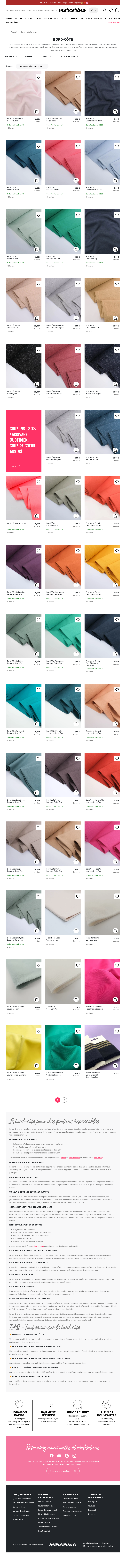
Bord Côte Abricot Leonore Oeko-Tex (93, 732)
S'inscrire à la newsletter (61, 1471)
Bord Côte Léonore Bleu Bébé (94, 188)
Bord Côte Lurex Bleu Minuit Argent (94, 392)
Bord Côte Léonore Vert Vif (53, 257)
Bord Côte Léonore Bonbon (53, 188)
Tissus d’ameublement (47, 1510)
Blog (29, 10)
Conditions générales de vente (96, 1543)
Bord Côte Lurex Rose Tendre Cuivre (54, 392)
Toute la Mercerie (45, 1506)
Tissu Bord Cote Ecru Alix (52, 1008)
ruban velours (38, 1246)
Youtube (91, 1506)
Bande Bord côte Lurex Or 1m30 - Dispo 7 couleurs (93, 1075)
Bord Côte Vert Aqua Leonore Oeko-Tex (54, 662)
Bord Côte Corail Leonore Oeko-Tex (93, 524)
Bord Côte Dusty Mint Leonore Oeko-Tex (16, 939)
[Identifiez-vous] (105, 10)
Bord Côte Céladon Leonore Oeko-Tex (15, 662)
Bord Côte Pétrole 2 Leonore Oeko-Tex (54, 732)
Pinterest (92, 1514)
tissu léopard (74, 1157)
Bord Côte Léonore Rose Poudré (15, 120)
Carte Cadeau (37, 10)
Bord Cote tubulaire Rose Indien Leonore (94, 1008)
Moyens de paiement (21, 1511)
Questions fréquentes (22, 1498)
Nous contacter (50, 10)
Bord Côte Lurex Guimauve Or (14, 326)
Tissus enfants (44, 1522)
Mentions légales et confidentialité (98, 1546)
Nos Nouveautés (45, 1501)
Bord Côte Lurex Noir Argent (14, 392)
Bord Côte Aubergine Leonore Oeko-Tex (16, 593)
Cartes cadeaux (19, 1507)
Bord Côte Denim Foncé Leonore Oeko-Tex (93, 663)
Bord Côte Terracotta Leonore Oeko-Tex (95, 801)
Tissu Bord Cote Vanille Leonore (53, 939)
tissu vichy (98, 1157)
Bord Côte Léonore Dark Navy (94, 120)
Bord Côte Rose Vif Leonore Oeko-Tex (94, 870)
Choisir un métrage (21, 1515)
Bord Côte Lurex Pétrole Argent (92, 458)
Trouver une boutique (72, 1502)
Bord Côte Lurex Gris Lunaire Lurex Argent (55, 326)
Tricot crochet (44, 1531)
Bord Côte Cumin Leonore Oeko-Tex (93, 593)
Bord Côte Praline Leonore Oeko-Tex (54, 870)
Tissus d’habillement (47, 1514)
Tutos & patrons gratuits (48, 1518)
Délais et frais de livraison (23, 1502)
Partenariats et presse (72, 1511)
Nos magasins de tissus (15, 10)
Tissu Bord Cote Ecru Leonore (92, 939)
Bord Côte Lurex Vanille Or (92, 326)
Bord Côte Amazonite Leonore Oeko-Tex (16, 732)
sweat (63, 1157)
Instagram (92, 1501)
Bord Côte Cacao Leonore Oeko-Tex (54, 801)
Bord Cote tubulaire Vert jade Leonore (54, 1074)
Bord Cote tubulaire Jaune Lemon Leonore (16, 1074)
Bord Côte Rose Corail (16, 523)
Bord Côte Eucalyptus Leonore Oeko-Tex (16, 801)
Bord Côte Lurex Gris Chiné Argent (53, 458)
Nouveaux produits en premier (31, 66)
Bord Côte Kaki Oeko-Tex (52, 524)
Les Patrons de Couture (47, 1526)
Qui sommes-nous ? (71, 1498)
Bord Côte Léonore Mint (13, 257)
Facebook (92, 1510)
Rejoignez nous (69, 1515)
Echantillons (18, 1519)
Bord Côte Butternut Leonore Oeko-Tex (55, 593)
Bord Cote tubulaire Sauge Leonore (15, 1008)
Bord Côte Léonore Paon (13, 188)
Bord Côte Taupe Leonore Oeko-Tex (15, 870)
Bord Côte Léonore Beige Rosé (54, 120)
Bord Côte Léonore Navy (91, 257)
